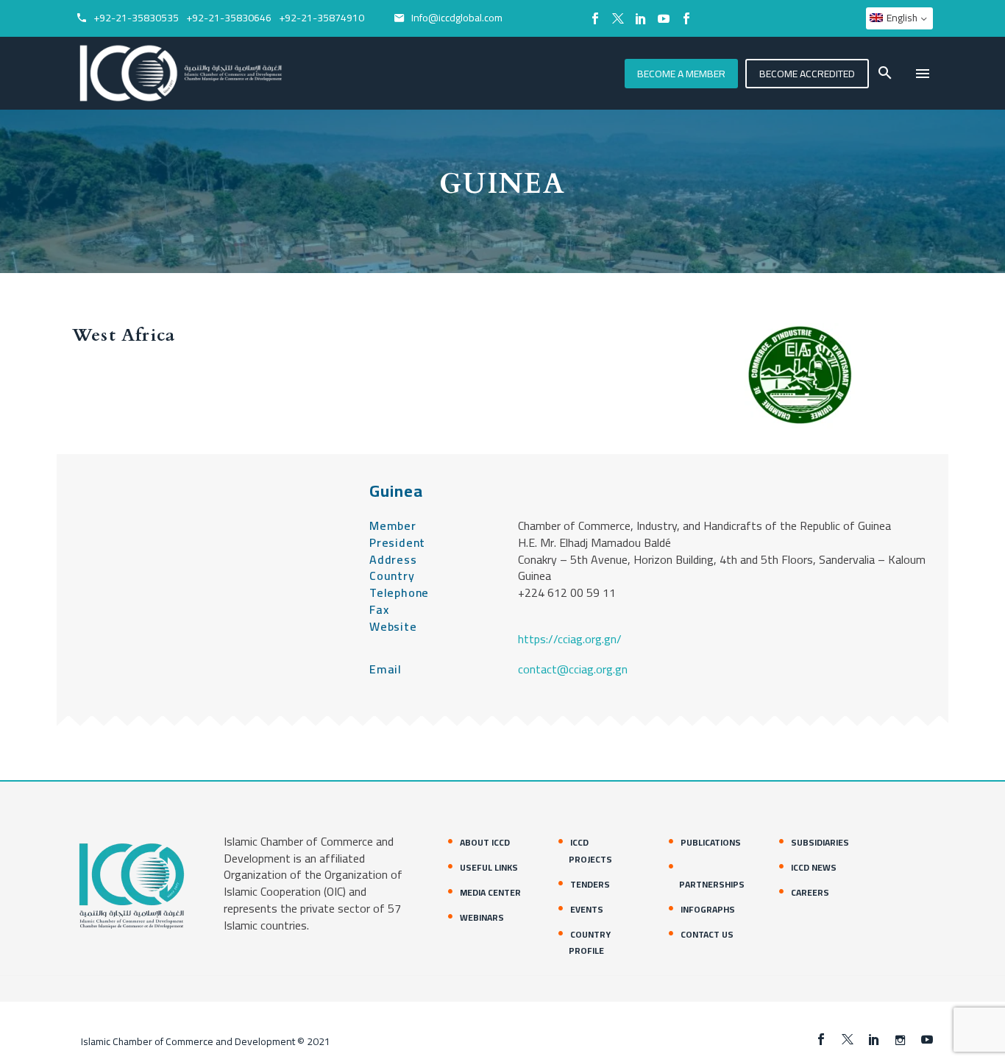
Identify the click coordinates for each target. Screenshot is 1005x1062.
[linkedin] (874, 1039)
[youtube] (927, 1039)
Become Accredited (807, 73)
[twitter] (847, 1039)
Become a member (681, 73)
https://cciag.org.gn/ (570, 639)
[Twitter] (618, 18)
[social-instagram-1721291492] (900, 1039)
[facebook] (821, 1039)
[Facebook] (595, 18)
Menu (922, 74)
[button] (885, 72)
